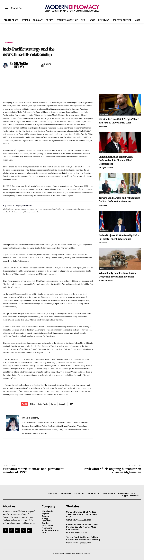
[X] (12, 75)
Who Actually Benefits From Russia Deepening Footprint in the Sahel (117, 274)
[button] (17, 8)
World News (104, 114)
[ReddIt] (31, 75)
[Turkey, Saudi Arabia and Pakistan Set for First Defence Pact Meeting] (120, 183)
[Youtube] (29, 530)
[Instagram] (11, 530)
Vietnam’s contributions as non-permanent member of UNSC (33, 470)
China (32, 404)
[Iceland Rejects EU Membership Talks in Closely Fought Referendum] (120, 221)
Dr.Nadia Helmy (21, 65)
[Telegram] (38, 75)
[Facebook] (5, 75)
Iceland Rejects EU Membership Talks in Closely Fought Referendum (119, 237)
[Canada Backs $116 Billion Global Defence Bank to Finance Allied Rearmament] (120, 142)
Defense (8, 42)
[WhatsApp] (18, 75)
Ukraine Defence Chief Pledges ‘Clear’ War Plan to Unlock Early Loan (119, 120)
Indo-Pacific (43, 404)
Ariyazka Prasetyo (106, 280)
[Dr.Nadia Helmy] (6, 65)
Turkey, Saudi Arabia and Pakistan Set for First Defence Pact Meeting (119, 199)
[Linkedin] (25, 75)
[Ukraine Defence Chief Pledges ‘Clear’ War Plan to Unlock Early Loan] (120, 105)
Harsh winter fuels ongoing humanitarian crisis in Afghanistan (111, 470)
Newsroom (103, 126)
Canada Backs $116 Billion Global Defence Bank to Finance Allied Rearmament (116, 160)
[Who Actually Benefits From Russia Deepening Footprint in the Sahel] (120, 259)
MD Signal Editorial (106, 167)
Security (62, 404)
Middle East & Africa (107, 268)
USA (71, 404)
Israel (53, 404)
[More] (45, 75)
